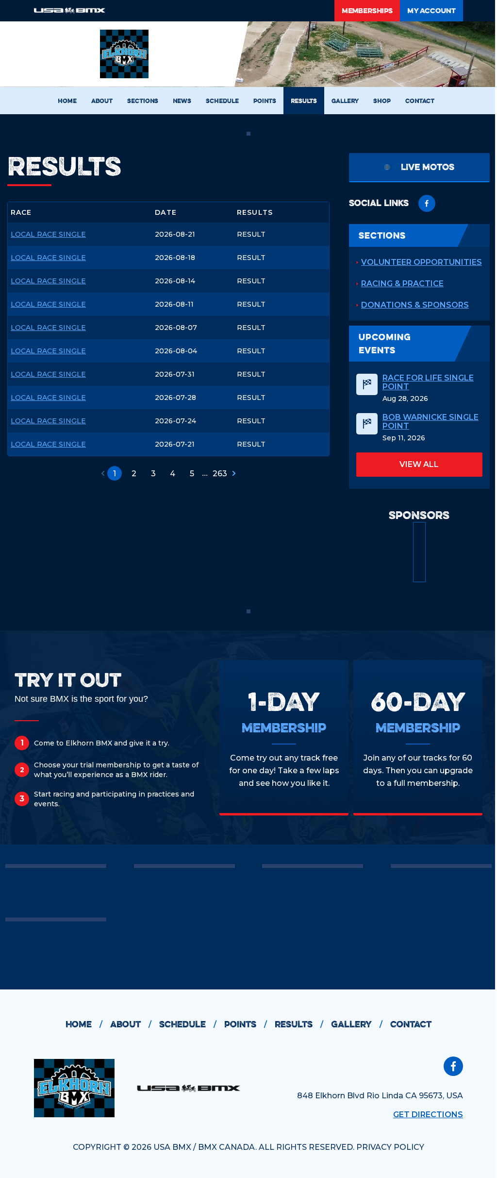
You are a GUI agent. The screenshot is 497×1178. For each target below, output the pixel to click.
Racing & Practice (402, 283)
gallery (356, 1024)
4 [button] (172, 473)
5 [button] (192, 473)
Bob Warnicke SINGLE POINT (430, 422)
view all (419, 464)
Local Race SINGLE (48, 234)
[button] (103, 473)
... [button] (205, 473)
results (299, 1024)
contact (410, 1024)
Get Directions (428, 1114)
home (84, 1024)
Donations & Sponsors (415, 305)
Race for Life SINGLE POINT (428, 382)
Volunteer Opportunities (421, 262)
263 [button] (220, 473)
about (130, 1024)
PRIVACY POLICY (390, 1147)
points (245, 1024)
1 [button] (114, 473)
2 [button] (134, 473)
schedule (187, 1024)
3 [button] (153, 473)
